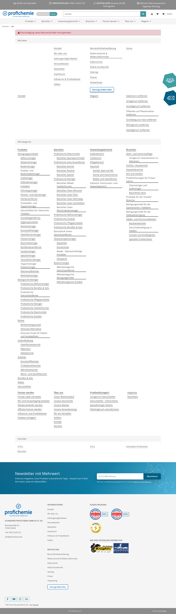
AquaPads (62, 242)
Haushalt (94, 166)
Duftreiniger (27, 177)
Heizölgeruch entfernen (138, 129)
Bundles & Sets (25, 378)
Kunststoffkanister (30, 361)
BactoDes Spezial (65, 174)
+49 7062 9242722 (13, 532)
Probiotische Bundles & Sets (35, 288)
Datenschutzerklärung (142, 482)
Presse (93, 77)
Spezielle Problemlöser (140, 239)
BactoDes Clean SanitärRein (71, 203)
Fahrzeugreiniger (29, 190)
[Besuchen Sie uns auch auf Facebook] (7, 599)
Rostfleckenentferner (31, 247)
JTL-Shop (163, 611)
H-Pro (20, 446)
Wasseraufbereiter (30, 271)
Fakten (57, 84)
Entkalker (25, 186)
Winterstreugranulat (31, 324)
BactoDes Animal (65, 166)
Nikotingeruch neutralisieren (104, 409)
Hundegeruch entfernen (138, 106)
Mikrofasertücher (29, 369)
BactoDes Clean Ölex (67, 194)
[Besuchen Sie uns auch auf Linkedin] (26, 599)
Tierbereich (95, 158)
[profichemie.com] (18, 14)
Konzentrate (63, 247)
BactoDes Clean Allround (69, 190)
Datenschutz (96, 61)
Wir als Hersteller (62, 413)
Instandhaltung (25, 340)
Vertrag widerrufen (102, 89)
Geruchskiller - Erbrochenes (104, 400)
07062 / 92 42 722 (77, 3)
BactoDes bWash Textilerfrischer (65, 185)
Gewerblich (43, 14)
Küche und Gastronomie (105, 174)
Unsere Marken (61, 405)
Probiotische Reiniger (31, 303)
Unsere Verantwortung (65, 409)
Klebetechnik (27, 353)
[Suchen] (143, 14)
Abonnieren (152, 476)
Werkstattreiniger (29, 275)
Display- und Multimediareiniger (30, 172)
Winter (21, 320)
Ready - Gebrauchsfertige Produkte (69, 253)
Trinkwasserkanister (31, 365)
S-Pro (92, 446)
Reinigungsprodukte (28, 153)
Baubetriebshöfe (137, 223)
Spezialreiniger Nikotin (101, 405)
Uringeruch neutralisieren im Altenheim (143, 160)
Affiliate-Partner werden (30, 409)
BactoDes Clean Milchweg (70, 198)
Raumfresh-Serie (137, 192)
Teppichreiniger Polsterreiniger (28, 265)
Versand (35, 605)
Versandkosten (61, 63)
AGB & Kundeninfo (99, 66)
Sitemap (94, 72)
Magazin (94, 95)
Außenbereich (97, 153)
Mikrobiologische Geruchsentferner (65, 269)
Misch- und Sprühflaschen (34, 373)
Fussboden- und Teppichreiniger (29, 205)
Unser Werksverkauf (64, 396)
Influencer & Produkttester (67, 79)
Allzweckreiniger (29, 162)
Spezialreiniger (28, 255)
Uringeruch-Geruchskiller (102, 396)
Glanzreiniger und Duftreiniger (138, 187)
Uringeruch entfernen (137, 101)
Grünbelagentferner (30, 217)
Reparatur (26, 348)
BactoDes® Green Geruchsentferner (63, 233)
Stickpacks (62, 258)
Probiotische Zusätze (31, 316)
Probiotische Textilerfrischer (35, 307)
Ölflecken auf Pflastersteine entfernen (140, 113)
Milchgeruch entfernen (137, 124)
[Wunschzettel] (157, 14)
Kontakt (58, 48)
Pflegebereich (97, 162)
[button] (152, 14)
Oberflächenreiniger (31, 234)
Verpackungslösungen (65, 238)
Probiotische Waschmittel (33, 312)
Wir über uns (60, 53)
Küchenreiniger (28, 226)
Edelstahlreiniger (29, 182)
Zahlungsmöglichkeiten (65, 58)
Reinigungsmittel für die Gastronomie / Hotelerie (138, 206)
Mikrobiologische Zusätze (69, 281)
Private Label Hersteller (29, 396)
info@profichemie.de (13, 537)
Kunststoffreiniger (30, 230)
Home (129, 48)
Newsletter (59, 68)
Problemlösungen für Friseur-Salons (141, 179)
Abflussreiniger (28, 158)
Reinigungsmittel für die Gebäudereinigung (138, 213)
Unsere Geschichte (63, 400)
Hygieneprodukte (29, 222)
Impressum (59, 74)
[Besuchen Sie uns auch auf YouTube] (14, 599)
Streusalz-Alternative (31, 328)
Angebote (132, 392)
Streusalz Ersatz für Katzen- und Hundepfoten (34, 335)
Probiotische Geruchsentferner (29, 294)
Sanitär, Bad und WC (103, 170)
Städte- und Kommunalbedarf (141, 219)
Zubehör (22, 357)
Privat (53, 14)
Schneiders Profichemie (137, 446)
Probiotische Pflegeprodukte (35, 299)
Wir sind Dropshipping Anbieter (34, 400)
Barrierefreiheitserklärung (103, 48)
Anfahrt (57, 417)
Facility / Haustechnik (137, 165)
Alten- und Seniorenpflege (139, 153)
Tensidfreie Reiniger (31, 259)
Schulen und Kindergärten (142, 234)
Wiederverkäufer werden (30, 405)
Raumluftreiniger (29, 242)
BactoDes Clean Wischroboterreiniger (67, 209)
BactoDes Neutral (65, 170)
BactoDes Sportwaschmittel (71, 158)
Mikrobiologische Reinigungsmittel (65, 276)
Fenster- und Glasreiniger (33, 194)
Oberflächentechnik (30, 344)
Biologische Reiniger (28, 279)
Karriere (58, 426)
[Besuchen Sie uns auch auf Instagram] (20, 599)
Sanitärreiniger (28, 251)
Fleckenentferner (29, 198)
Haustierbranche (134, 169)
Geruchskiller (24, 386)
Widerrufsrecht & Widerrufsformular (99, 55)
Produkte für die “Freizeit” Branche (139, 198)
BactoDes (22, 451)
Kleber (21, 382)
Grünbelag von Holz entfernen (141, 119)
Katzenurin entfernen (136, 95)
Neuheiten (132, 396)
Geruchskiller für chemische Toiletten (35, 212)
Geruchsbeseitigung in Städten (140, 229)
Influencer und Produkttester (32, 413)
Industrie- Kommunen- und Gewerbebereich (103, 185)
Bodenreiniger (28, 166)
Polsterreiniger (28, 238)
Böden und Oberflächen (105, 178)
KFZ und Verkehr (134, 173)
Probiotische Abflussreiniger (35, 283)
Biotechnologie (61, 262)
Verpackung (96, 82)
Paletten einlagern (27, 417)
